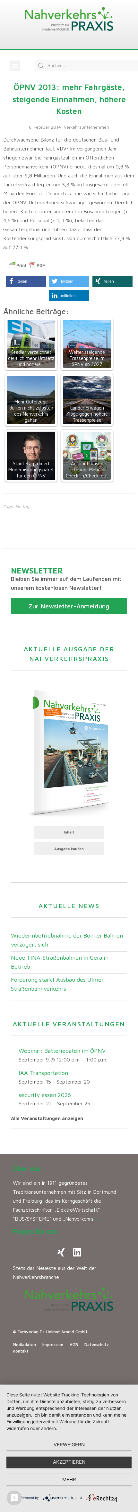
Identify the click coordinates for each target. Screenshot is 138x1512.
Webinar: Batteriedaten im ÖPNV (62, 1050)
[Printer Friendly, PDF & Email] (27, 265)
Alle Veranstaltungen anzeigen (47, 1118)
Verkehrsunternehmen (86, 127)
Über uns (26, 1168)
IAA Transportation (43, 1072)
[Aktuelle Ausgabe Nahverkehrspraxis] (69, 752)
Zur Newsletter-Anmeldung (69, 606)
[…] (99, 1219)
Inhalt (69, 832)
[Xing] (61, 1252)
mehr (69, 1479)
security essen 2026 (45, 1095)
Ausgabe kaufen (69, 849)
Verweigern (69, 1445)
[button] (15, 66)
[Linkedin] (77, 1252)
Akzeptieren (69, 1462)
